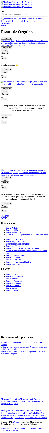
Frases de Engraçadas (14, 281)
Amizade (22, 19)
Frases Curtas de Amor (15, 239)
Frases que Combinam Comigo (18, 262)
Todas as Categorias (17, 415)
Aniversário (30, 19)
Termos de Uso (7, 418)
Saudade (20, 21)
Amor (16, 19)
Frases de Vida (12, 230)
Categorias (13, 404)
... (2, 60)
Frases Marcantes (13, 264)
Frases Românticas (13, 283)
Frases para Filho (13, 246)
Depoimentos (6, 401)
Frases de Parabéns (13, 260)
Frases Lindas (29, 21)
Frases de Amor (12, 274)
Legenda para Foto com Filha (17, 255)
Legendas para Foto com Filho (18, 244)
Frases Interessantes (14, 232)
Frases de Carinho (13, 257)
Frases (14, 401)
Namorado (40, 19)
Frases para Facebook (14, 276)
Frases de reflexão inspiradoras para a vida (23, 248)
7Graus (16, 422)
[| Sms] (2, 56)
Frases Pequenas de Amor (16, 241)
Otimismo (5, 21)
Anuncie (43, 418)
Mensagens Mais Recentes (30, 399)
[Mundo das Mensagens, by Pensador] (16, 4)
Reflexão (12, 21)
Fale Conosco (30, 418)
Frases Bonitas (12, 279)
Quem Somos (19, 418)
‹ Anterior (5, 216)
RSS (38, 418)
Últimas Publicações (26, 401)
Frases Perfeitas (12, 228)
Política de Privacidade (35, 415)
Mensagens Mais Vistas (10, 399)
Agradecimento (7, 19)
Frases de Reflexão (13, 286)
